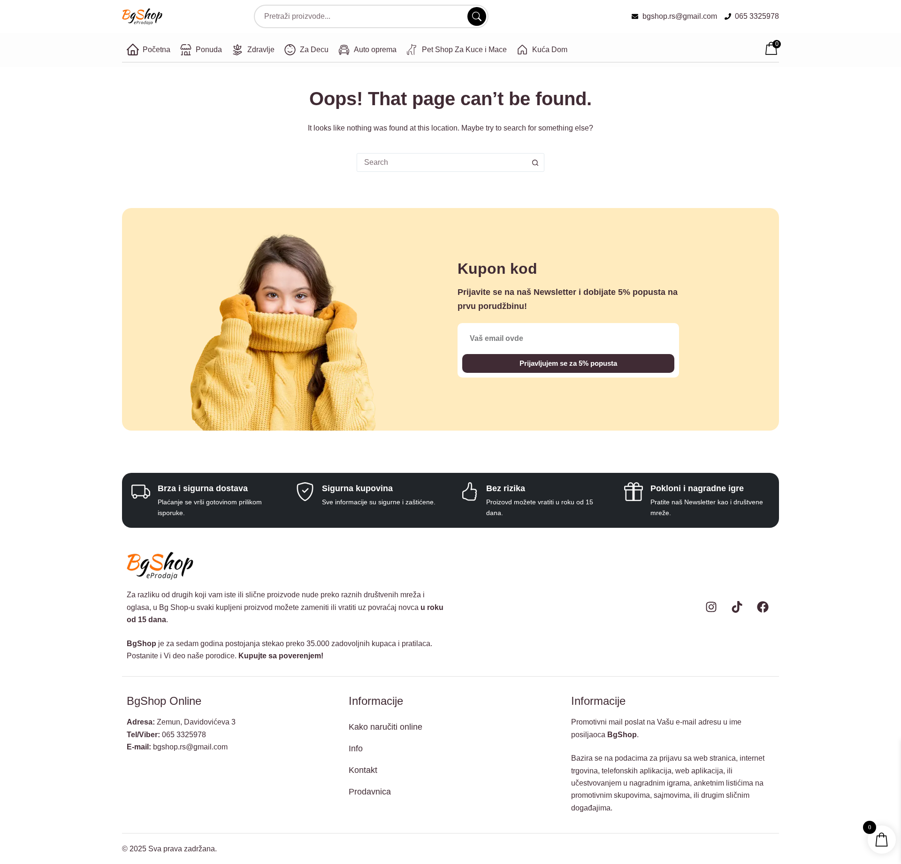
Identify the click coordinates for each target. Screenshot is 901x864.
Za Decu (314, 50)
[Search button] (535, 162)
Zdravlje (261, 50)
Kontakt (363, 770)
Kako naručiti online (385, 727)
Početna (156, 50)
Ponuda (209, 50)
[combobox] (441, 162)
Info (356, 748)
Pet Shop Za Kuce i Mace (464, 50)
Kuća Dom (549, 50)
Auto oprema (375, 50)
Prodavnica (370, 791)
